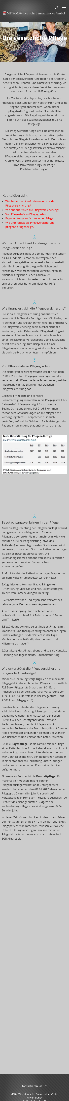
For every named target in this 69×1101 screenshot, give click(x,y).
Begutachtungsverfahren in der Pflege (29, 218)
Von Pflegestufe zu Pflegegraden (25, 214)
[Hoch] (34, 236)
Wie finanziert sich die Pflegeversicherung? (32, 210)
